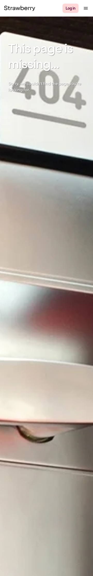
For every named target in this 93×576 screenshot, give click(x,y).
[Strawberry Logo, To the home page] (19, 8)
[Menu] (86, 8)
